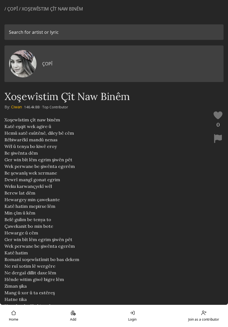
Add (73, 319)
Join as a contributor (203, 319)
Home (13, 319)
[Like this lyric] (218, 115)
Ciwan (16, 106)
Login (132, 319)
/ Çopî (11, 9)
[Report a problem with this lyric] (218, 138)
